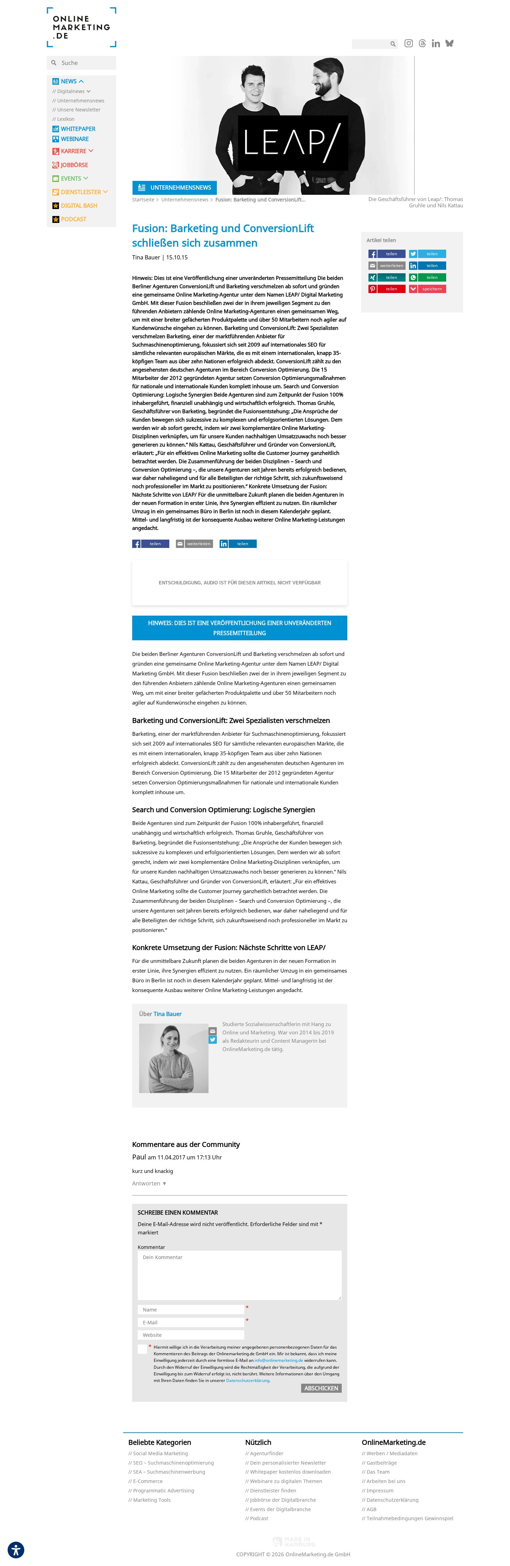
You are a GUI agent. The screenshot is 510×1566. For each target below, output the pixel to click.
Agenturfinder (266, 1454)
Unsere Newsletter (79, 110)
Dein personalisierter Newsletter (288, 1463)
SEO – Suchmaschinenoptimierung (173, 1463)
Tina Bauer (168, 1014)
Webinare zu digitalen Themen (286, 1481)
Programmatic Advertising (163, 1491)
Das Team (378, 1472)
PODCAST (73, 219)
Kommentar (151, 1247)
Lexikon (66, 119)
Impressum (380, 1491)
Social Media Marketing (160, 1454)
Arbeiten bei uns (386, 1481)
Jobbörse (74, 165)
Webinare (75, 139)
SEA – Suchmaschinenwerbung (169, 1472)
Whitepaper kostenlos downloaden (290, 1472)
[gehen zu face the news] (213, 1039)
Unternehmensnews (80, 101)
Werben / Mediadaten (392, 1454)
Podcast (259, 1519)
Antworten (146, 1183)
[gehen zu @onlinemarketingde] (422, 45)
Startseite (143, 199)
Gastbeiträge (382, 1463)
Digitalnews (71, 91)
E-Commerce (148, 1481)
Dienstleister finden (273, 1491)
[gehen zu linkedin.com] (436, 45)
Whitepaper (78, 129)
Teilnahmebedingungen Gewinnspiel (410, 1519)
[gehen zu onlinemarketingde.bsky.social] (449, 45)
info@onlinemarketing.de (279, 1360)
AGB (371, 1510)
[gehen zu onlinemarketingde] (409, 45)
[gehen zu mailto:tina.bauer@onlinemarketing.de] (213, 1031)
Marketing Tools (152, 1500)
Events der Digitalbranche (280, 1510)
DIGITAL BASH (79, 205)
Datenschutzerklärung (247, 1380)
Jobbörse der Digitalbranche (283, 1500)
